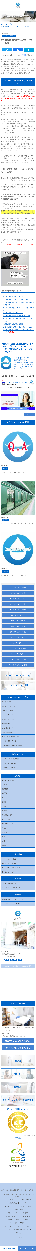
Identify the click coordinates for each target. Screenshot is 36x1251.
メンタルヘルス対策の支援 (10, 759)
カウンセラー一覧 (7, 715)
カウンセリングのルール (18, 598)
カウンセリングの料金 (9, 719)
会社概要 (25, 1219)
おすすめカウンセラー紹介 (10, 872)
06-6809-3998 (9, 1248)
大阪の (18, 659)
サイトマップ (19, 1226)
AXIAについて (6, 702)
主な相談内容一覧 (7, 728)
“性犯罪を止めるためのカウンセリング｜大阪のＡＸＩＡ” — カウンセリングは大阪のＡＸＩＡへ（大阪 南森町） (17, 348)
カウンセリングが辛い (18, 654)
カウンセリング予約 (12, 1223)
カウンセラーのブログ (9, 780)
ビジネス (5, 806)
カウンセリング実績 (26, 1206)
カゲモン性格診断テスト (10, 883)
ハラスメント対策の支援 (10, 763)
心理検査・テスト (7, 823)
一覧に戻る (29, 414)
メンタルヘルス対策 (18, 1209)
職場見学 (18, 1219)
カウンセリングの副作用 (18, 609)
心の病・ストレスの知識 (10, 863)
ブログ (8, 1229)
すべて (4, 845)
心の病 (4, 797)
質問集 (4, 802)
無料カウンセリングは (18, 632)
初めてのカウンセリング (11, 1206)
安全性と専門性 (18, 643)
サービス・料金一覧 (25, 1216)
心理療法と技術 (7, 793)
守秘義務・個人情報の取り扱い (12, 745)
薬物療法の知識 (7, 815)
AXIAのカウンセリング (9, 710)
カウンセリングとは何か (18, 587)
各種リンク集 (18, 1233)
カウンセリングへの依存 (18, 648)
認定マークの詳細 (29, 1135)
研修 (3, 836)
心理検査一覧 (6, 723)
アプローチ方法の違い (18, 637)
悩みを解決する (18, 604)
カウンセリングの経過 (18, 593)
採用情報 (10, 1219)
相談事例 (5, 789)
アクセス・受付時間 (25, 1199)
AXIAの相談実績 (7, 732)
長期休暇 (5, 810)
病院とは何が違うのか (18, 615)
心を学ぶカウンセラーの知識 (11, 867)
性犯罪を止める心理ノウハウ (11, 888)
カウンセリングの (18, 665)
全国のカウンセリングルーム (21, 1229)
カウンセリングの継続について (12, 736)
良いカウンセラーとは (18, 626)
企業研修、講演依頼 (8, 767)
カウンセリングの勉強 (9, 859)
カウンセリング (7, 784)
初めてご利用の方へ (8, 706)
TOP (6, 1199)
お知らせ (28, 1226)
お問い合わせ (9, 1226)
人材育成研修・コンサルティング (12, 899)
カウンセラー (23, 1203)
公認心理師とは (13, 1203)
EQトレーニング (24, 1223)
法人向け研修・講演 (11, 1216)
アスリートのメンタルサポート (12, 903)
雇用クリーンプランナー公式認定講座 (18, 1213)
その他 (4, 828)
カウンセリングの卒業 (18, 620)
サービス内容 (6, 819)
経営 (3, 841)
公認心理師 (5, 832)
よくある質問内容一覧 (9, 741)
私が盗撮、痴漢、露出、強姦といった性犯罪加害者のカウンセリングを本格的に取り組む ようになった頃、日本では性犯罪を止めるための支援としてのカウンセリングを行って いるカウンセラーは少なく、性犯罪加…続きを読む (24, 362)
